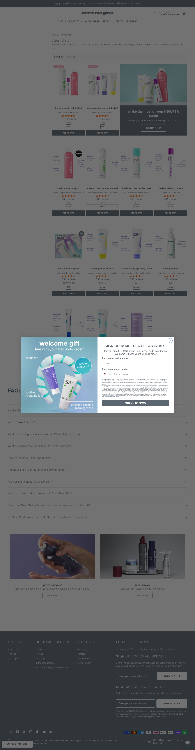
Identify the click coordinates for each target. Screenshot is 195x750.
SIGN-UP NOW (135, 403)
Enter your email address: (115, 358)
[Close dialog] (170, 340)
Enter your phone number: (115, 369)
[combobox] (107, 374)
